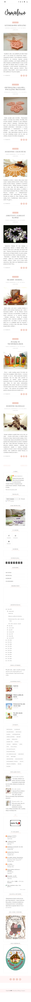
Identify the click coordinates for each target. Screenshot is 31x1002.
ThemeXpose (15, 990)
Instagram (15, 537)
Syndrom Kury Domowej (13, 852)
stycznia (10, 638)
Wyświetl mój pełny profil (11, 489)
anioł (20, 744)
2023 (8, 644)
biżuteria (15, 212)
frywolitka (15, 84)
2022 (8, 646)
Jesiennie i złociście (15, 152)
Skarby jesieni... (15, 280)
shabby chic (10, 741)
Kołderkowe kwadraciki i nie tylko (15, 847)
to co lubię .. (10, 864)
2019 (8, 652)
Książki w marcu (10, 865)
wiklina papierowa (11, 763)
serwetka (14, 744)
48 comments (6, 203)
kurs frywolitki (11, 751)
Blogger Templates (22, 990)
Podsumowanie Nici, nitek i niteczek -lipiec (19, 705)
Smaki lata (10, 613)
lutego (10, 636)
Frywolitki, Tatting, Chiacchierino (15, 857)
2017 (8, 656)
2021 (8, 648)
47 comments (6, 75)
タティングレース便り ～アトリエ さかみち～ (15, 882)
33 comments (6, 139)
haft (8, 756)
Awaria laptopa (10, 848)
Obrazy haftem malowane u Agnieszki (13, 870)
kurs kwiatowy (19, 759)
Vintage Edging (10, 842)
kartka (8, 734)
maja (10, 629)
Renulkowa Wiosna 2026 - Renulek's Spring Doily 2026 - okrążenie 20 (14, 859)
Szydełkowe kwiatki (15, 25)
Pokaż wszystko (22, 889)
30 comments (6, 394)
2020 (8, 650)
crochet (18, 736)
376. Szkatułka (10, 872)
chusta (21, 761)
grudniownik (10, 759)
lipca (10, 625)
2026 (8, 609)
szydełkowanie (16, 734)
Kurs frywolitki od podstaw (18, 776)
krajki (19, 763)
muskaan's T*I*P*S (11, 836)
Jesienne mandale (15, 406)
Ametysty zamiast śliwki (15, 217)
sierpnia (10, 611)
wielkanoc (14, 739)
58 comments (6, 456)
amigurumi (21, 754)
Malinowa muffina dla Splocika (15, 616)
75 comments (6, 267)
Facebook (9, 537)
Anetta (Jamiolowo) (18, 476)
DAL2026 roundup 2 (11, 837)
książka (9, 766)
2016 (8, 658)
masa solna (14, 746)
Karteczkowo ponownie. (12, 877)
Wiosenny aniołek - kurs (17, 801)
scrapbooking (9, 581)
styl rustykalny (11, 749)
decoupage (15, 276)
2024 (8, 642)
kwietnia (10, 632)
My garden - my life (11, 876)
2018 (8, 654)
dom (8, 746)
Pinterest (9, 543)
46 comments (6, 329)
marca (10, 634)
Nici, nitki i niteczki (16, 789)
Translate (12, 501)
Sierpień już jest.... (11, 853)
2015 (8, 660)
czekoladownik (10, 736)
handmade (15, 22)
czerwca (10, 627)
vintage (8, 744)
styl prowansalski (11, 754)
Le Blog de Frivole (11, 841)
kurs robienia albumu (12, 761)
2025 (8, 640)
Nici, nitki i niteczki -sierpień (14, 623)
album (8, 739)
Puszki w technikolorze (15, 343)
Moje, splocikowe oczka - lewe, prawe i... (14, 886)
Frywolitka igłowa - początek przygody (15, 89)
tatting (16, 741)
